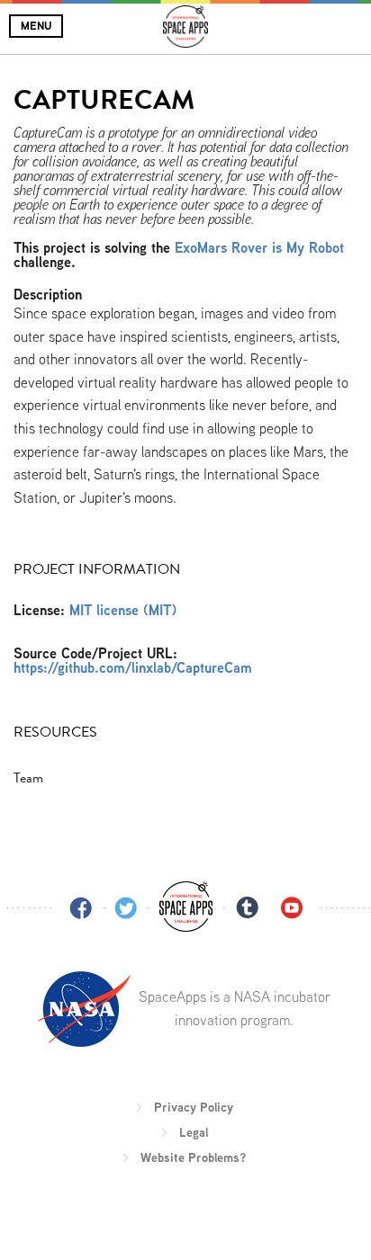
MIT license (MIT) (122, 610)
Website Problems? (193, 1157)
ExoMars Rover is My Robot (259, 247)
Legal (193, 1132)
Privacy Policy (193, 1107)
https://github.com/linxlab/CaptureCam (133, 667)
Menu (36, 25)
